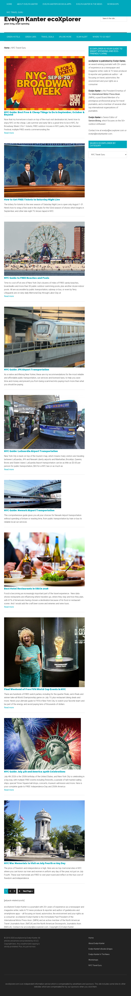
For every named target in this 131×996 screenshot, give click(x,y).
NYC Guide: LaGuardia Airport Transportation (31, 451)
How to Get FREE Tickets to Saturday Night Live (32, 199)
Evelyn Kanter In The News (99, 954)
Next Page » (28, 891)
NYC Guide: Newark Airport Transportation (29, 510)
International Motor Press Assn (106, 94)
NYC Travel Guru (95, 965)
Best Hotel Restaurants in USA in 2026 (26, 588)
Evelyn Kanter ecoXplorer (42, 19)
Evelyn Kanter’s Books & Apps (100, 949)
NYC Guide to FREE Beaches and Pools (26, 278)
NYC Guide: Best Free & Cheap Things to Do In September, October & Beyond (44, 113)
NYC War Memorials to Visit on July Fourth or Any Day (34, 863)
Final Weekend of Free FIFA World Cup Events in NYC (35, 689)
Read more (9, 133)
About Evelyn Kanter (97, 943)
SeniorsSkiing (95, 120)
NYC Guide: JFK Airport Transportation (26, 369)
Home (6, 48)
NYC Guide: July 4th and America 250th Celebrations (34, 771)
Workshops (93, 960)
